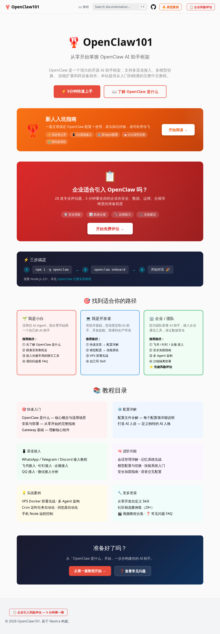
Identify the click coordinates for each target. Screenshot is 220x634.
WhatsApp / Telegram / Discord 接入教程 (54, 459)
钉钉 (165, 344)
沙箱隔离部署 (162, 361)
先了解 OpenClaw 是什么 (43, 344)
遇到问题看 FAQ (37, 361)
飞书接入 (29, 465)
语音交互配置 (151, 471)
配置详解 (113, 344)
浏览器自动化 (67, 507)
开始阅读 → (178, 129)
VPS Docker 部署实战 (38, 501)
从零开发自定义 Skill (133, 501)
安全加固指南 (162, 350)
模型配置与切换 (130, 465)
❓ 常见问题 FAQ (159, 513)
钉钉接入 (45, 465)
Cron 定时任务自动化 (38, 507)
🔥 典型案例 (170, 7)
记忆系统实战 (151, 459)
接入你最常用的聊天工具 (42, 356)
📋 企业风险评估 (200, 7)
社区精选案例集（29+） (136, 507)
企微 (174, 344)
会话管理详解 (128, 459)
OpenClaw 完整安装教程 (74, 279)
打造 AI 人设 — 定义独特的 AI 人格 (144, 423)
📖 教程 (83, 7)
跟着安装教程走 (36, 350)
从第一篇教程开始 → (90, 570)
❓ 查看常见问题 (133, 571)
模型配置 (96, 350)
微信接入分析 (48, 471)
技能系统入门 (154, 465)
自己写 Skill (98, 361)
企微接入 (61, 465)
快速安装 (96, 344)
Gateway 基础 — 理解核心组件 (46, 429)
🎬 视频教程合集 (131, 513)
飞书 (156, 344)
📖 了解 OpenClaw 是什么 (135, 91)
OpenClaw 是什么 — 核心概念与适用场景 (54, 417)
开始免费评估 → (110, 228)
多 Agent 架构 (163, 356)
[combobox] (119, 6)
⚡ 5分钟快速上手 (77, 91)
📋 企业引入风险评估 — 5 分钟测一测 (38, 612)
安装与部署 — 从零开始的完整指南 (48, 423)
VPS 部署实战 (99, 356)
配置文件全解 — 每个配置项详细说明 (146, 417)
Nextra (54, 621)
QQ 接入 (28, 471)
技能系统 (113, 350)
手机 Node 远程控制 (37, 513)
